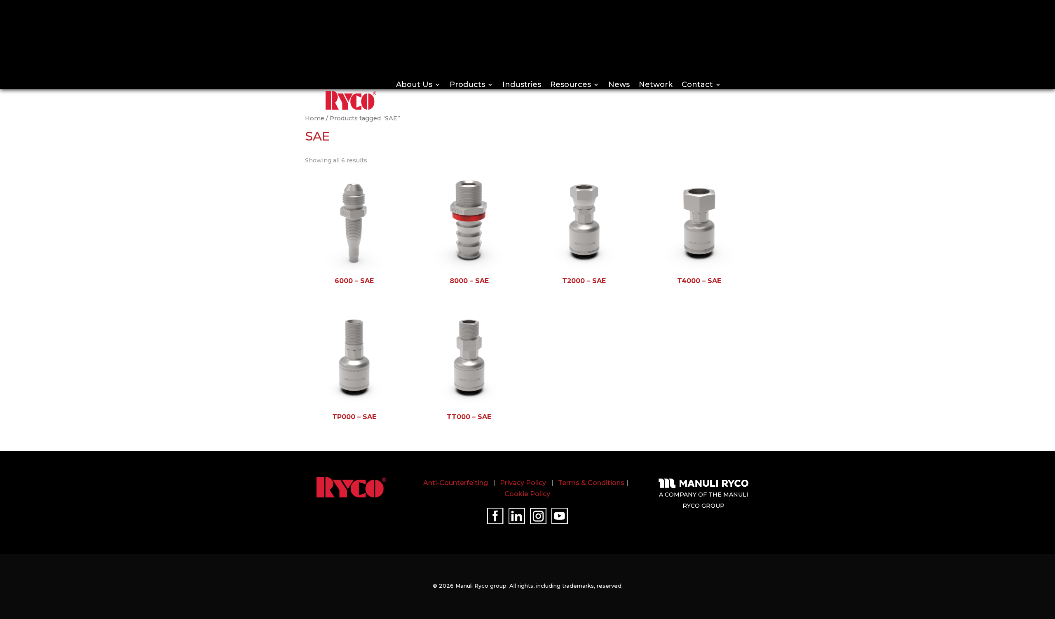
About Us (414, 84)
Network (656, 84)
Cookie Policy (527, 494)
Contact (697, 84)
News (619, 84)
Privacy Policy (523, 483)
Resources (570, 84)
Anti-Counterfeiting (455, 483)
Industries (521, 84)
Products (467, 84)
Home (314, 118)
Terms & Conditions (591, 483)
